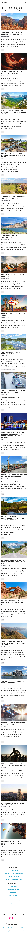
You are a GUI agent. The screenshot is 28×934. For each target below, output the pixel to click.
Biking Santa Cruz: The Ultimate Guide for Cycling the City (14, 475)
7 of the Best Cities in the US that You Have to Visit (12, 803)
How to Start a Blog (14, 903)
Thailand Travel (14, 889)
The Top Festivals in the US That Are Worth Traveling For (13, 764)
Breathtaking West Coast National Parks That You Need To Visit (13, 155)
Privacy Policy (18, 931)
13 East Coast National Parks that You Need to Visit (13, 197)
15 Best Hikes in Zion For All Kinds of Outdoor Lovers (12, 33)
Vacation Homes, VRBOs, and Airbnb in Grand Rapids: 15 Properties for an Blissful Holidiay (12, 435)
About (5, 927)
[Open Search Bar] (22, 2)
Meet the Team (12, 927)
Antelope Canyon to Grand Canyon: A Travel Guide (12, 72)
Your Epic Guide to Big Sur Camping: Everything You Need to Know (13, 643)
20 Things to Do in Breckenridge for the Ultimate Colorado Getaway (13, 518)
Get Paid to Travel (14, 906)
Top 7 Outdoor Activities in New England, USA (12, 353)
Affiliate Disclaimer (22, 930)
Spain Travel (14, 886)
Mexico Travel (14, 892)
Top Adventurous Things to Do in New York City (13, 682)
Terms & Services (10, 931)
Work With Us (21, 927)
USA (3, 49)
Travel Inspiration (6, 369)
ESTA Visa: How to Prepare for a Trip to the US (13, 723)
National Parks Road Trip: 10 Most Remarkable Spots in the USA (13, 561)
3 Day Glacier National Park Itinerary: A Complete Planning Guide (13, 112)
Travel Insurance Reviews (14, 873)
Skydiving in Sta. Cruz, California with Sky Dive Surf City (13, 843)
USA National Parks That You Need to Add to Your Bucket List (13, 602)
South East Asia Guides (14, 879)
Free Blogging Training (14, 909)
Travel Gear (14, 870)
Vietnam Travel (14, 896)
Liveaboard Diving (14, 876)
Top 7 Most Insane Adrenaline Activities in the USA (13, 391)
